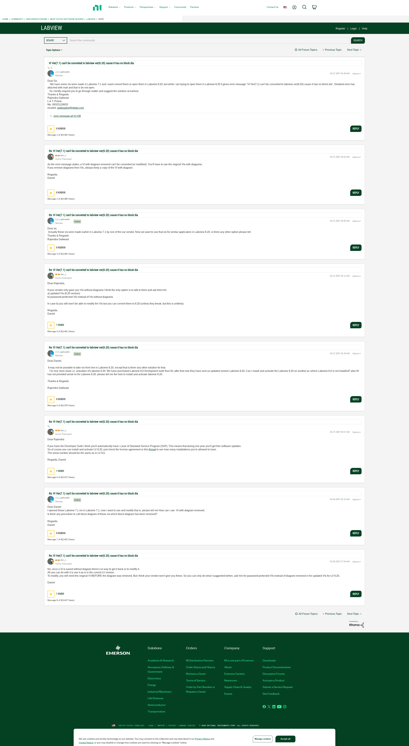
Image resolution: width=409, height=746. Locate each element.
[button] (51, 129)
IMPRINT (161, 725)
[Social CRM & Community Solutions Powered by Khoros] (356, 624)
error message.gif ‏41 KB (67, 116)
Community (17, 18)
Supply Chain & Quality (237, 687)
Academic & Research (161, 660)
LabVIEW (90, 18)
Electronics (154, 678)
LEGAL (151, 725)
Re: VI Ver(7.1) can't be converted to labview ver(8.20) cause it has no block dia (93, 151)
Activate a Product (274, 680)
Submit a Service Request (278, 687)
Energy (152, 685)
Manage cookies (187, 725)
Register (340, 28)
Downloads (269, 660)
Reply (356, 128)
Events (228, 693)
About (228, 667)
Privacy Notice (202, 738)
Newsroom (230, 680)
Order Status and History (200, 667)
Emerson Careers (234, 673)
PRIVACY (172, 725)
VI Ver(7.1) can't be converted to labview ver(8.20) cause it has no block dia (91, 63)
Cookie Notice (86, 742)
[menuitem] (114, 8)
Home (5, 18)
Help (364, 28)
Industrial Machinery (160, 691)
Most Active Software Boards (67, 18)
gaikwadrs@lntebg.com (70, 108)
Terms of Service (195, 680)
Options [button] (355, 74)
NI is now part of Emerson (239, 660)
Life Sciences (155, 698)
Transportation (156, 711)
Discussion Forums (36, 18)
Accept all (285, 739)
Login (353, 28)
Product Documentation (277, 667)
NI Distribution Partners (199, 660)
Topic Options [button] (53, 49)
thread (152, 449)
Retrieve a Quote (196, 673)
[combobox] (208, 40)
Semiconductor (157, 705)
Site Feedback (271, 693)
